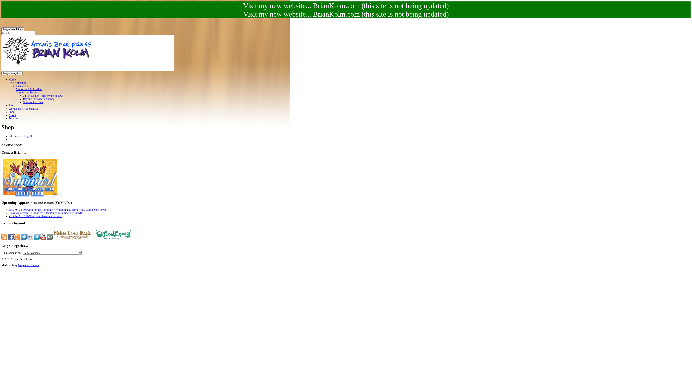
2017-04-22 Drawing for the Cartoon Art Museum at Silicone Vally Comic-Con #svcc (57, 209)
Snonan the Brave (33, 102)
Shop (12, 111)
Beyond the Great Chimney (38, 98)
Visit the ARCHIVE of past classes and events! (35, 216)
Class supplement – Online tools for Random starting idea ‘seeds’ (46, 212)
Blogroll (27, 136)
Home (12, 79)
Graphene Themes (28, 265)
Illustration (22, 86)
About (12, 115)
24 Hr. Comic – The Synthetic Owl (43, 95)
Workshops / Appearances (23, 108)
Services (13, 118)
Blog (11, 105)
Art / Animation (17, 82)
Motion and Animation (29, 89)
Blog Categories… (12, 252)
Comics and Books (26, 92)
